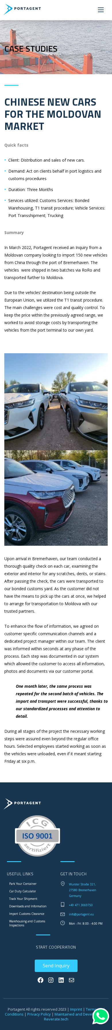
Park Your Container (22, 884)
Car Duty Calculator (22, 891)
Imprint (76, 1009)
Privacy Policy (39, 1014)
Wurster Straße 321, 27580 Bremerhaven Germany (82, 890)
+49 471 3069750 (81, 905)
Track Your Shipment (23, 899)
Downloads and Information (28, 906)
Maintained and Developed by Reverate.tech (75, 1017)
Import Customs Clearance (26, 914)
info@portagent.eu (81, 914)
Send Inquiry (56, 965)
